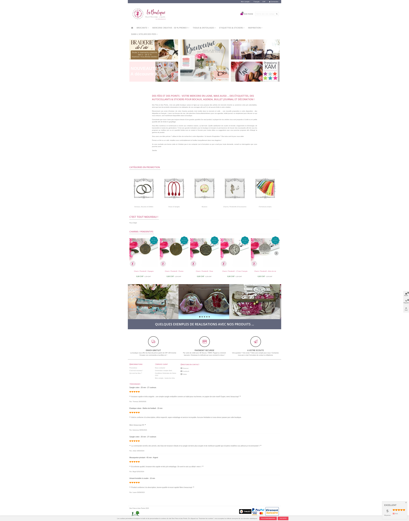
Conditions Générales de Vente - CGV (166, 374)
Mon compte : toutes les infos (165, 378)
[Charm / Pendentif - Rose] (204, 252)
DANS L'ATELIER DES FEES (143, 34)
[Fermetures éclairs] (265, 188)
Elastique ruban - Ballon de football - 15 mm (145, 408)
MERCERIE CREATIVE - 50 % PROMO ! (170, 27)
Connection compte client (163, 370)
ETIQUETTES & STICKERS (231, 27)
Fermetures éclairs (265, 207)
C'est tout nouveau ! (143, 217)
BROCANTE (142, 27)
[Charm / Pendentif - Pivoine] (174, 252)
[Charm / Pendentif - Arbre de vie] (265, 252)
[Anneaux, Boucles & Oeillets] (143, 188)
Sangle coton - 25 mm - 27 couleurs (142, 387)
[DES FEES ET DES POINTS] (148, 13)
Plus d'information (268, 518)
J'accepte (283, 518)
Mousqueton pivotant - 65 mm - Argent (143, 457)
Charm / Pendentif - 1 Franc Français (234, 271)
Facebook (185, 371)
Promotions (133, 368)
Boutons (204, 207)
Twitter (184, 374)
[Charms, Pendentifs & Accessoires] (234, 188)
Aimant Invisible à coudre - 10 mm (142, 478)
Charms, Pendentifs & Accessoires (234, 207)
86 (394, 513)
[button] (132, 253)
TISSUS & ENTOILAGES (203, 27)
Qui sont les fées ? (135, 373)
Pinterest (185, 368)
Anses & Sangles (174, 207)
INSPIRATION (254, 27)
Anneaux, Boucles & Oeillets (143, 207)
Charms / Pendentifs (141, 231)
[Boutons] (204, 188)
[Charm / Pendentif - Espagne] (143, 252)
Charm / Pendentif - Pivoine (174, 271)
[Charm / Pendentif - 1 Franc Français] (235, 252)
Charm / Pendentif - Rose (204, 271)
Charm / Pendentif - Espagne (144, 271)
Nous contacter (160, 368)
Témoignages (134, 384)
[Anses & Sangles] (174, 188)
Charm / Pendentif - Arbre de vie (265, 271)
